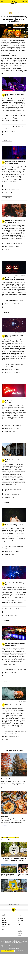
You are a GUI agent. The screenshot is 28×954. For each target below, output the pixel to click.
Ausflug (4, 920)
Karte (3, 929)
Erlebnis (4, 927)
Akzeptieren (20, 950)
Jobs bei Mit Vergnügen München (20, 930)
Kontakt (19, 935)
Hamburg (20, 918)
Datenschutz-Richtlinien (17, 942)
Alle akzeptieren (7, 950)
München (20, 920)
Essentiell (5, 946)
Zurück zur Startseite (14, 904)
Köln (19, 922)
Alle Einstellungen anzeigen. (14, 948)
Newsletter (20, 933)
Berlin (19, 916)
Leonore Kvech (15, 12)
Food (3, 918)
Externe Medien (14, 946)
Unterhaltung (6, 924)
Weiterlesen (4, 787)
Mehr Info (6, 312)
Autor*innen (20, 928)
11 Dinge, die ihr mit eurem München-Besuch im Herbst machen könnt (14, 859)
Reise (19, 924)
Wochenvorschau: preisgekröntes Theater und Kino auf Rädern (7, 875)
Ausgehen (4, 922)
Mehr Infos (7, 140)
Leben (3, 916)
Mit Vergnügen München (14, 3)
